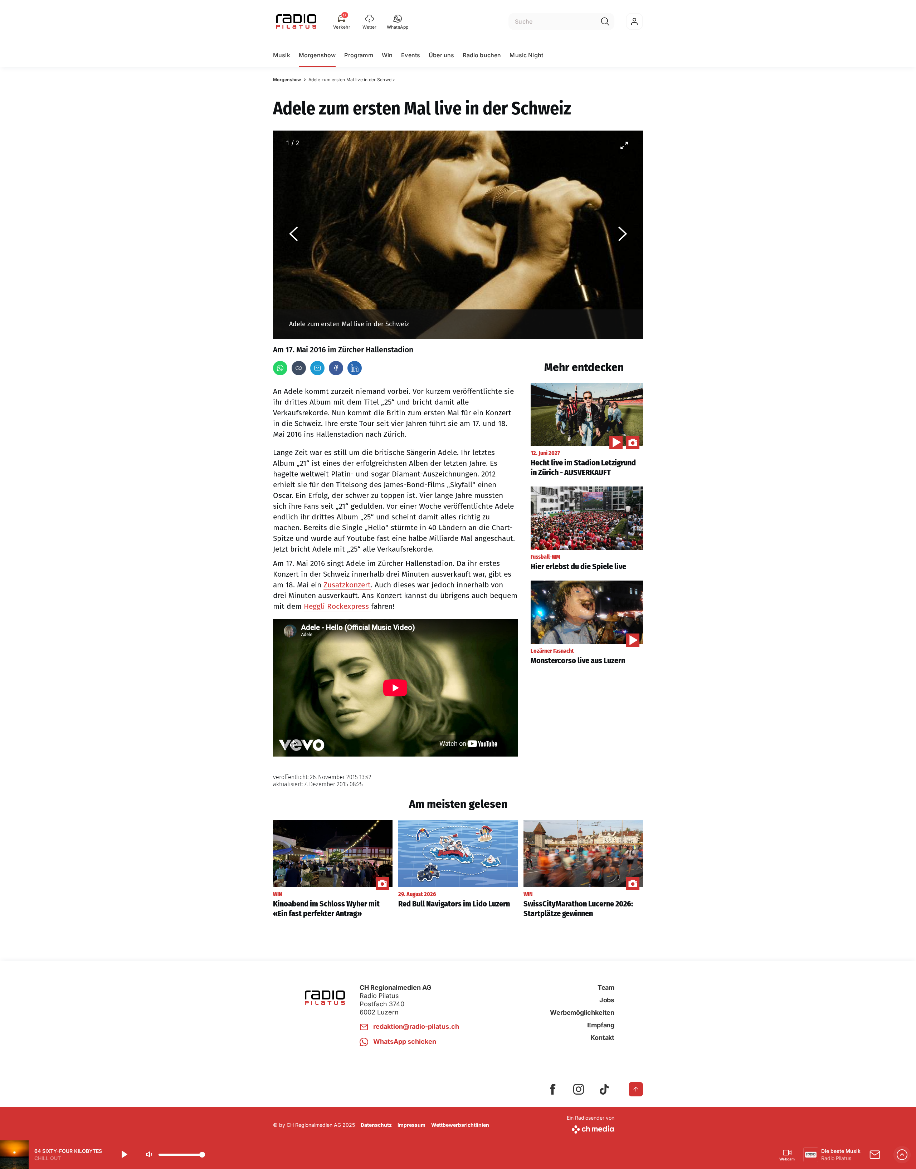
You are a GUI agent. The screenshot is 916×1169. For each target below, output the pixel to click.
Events (410, 55)
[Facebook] (336, 368)
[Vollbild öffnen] (624, 145)
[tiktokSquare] (604, 1089)
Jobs (606, 1000)
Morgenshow (317, 55)
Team (606, 987)
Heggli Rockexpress (337, 606)
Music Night (526, 55)
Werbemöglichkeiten (582, 1012)
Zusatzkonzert (347, 585)
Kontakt (602, 1037)
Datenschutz (376, 1125)
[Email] (317, 368)
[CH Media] (590, 1128)
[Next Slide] (622, 234)
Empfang (600, 1025)
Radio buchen (482, 55)
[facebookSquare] (553, 1089)
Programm (358, 55)
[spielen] (124, 1155)
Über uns (441, 55)
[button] (398, 21)
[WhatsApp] (280, 368)
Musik (281, 55)
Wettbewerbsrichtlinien (460, 1125)
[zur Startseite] (296, 21)
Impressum (411, 1125)
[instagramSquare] (578, 1089)
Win (387, 55)
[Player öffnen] (902, 1154)
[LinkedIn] (354, 368)
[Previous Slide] (293, 234)
